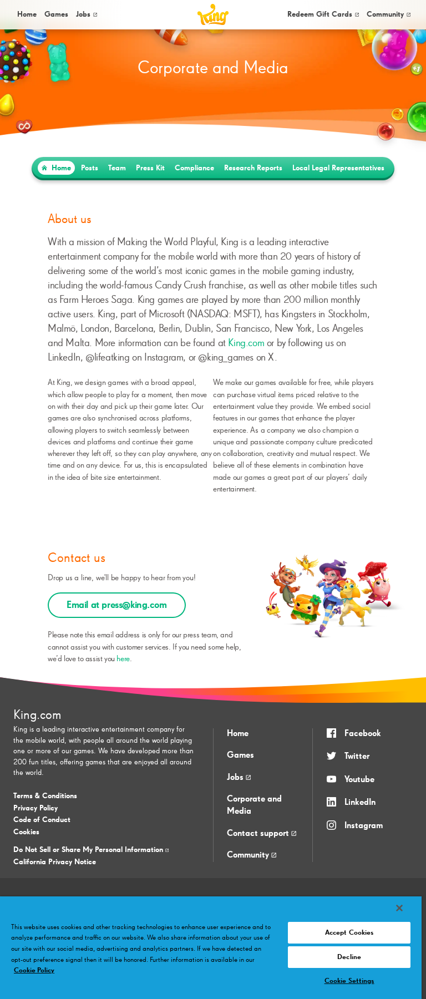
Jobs (83, 14)
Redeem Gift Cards (319, 14)
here (122, 659)
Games (240, 755)
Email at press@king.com (117, 605)
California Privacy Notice (54, 862)
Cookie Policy (34, 970)
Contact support (259, 833)
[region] (211, 947)
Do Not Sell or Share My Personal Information (89, 850)
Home (27, 14)
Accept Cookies (349, 932)
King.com (246, 343)
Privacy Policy (35, 808)
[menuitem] (26, 14)
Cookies (26, 832)
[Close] (399, 908)
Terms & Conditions (45, 796)
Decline (349, 957)
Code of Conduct (41, 820)
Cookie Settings (349, 981)
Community (385, 14)
